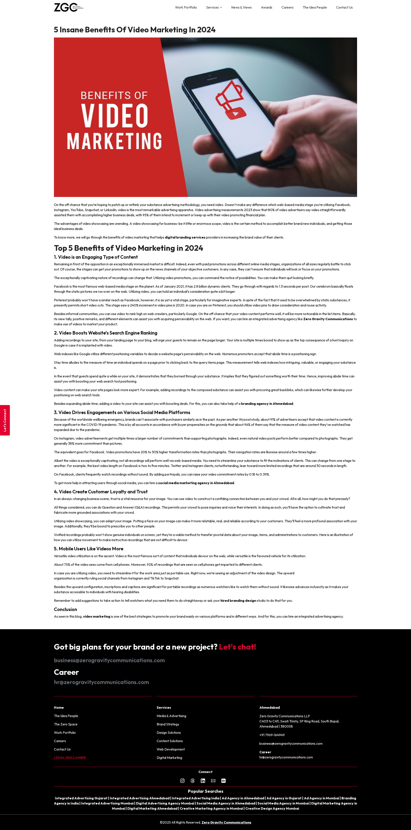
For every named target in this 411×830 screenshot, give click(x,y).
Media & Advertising (171, 716)
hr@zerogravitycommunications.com (101, 682)
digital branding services (185, 237)
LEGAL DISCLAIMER (70, 757)
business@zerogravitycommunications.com (109, 660)
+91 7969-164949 (272, 735)
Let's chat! (237, 646)
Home (59, 707)
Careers (287, 7)
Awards (266, 7)
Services (212, 7)
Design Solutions (169, 732)
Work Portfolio (186, 7)
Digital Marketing (169, 757)
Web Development (171, 749)
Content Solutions (170, 741)
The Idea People (315, 7)
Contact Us (344, 7)
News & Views (241, 7)
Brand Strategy (168, 724)
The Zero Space (65, 724)
